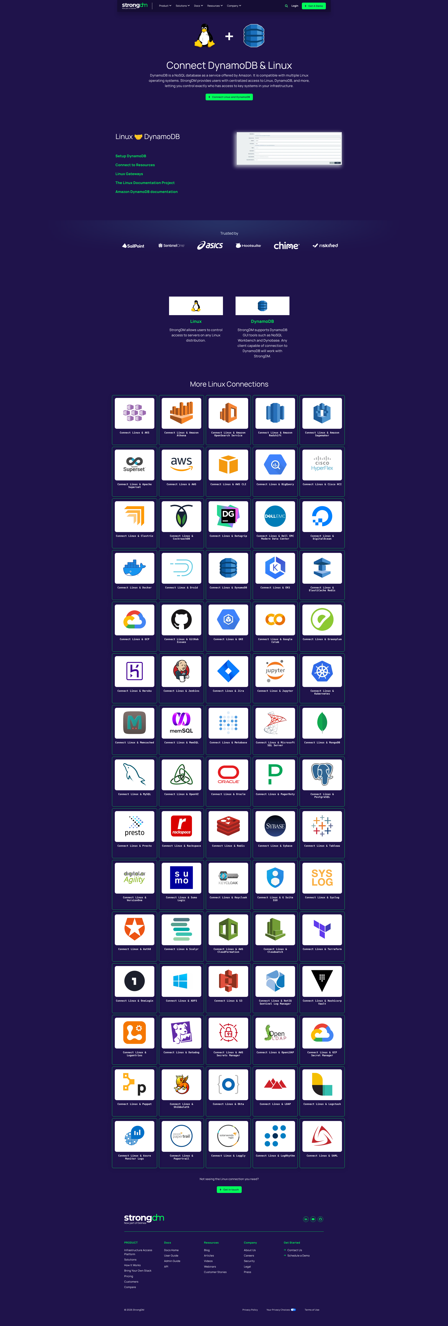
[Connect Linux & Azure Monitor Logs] (134, 1143)
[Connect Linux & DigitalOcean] (322, 523)
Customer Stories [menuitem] (215, 1272)
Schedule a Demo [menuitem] (299, 1255)
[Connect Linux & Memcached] (134, 730)
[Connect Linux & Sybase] (275, 833)
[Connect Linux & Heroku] (134, 678)
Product (164, 6)
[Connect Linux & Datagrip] (228, 523)
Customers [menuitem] (131, 1281)
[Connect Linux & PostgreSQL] (322, 781)
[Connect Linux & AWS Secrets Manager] (228, 1040)
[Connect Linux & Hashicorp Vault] (322, 988)
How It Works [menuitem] (132, 1265)
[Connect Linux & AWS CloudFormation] (228, 936)
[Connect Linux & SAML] (322, 1143)
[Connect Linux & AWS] (181, 472)
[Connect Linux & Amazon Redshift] (275, 420)
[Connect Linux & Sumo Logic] (181, 885)
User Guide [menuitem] (171, 1255)
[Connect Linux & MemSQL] (181, 730)
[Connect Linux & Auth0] (134, 936)
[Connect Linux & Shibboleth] (181, 1091)
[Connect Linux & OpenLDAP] (275, 1040)
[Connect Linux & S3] (228, 988)
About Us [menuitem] (250, 1250)
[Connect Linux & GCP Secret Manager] (322, 1040)
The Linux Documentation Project (145, 182)
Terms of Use (312, 1309)
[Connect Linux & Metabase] (228, 730)
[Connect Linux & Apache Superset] (134, 472)
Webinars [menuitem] (210, 1266)
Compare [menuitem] (130, 1287)
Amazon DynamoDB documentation (146, 191)
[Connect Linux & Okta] (228, 1091)
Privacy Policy (250, 1309)
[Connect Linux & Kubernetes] (322, 678)
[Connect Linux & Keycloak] (228, 885)
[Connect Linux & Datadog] (181, 1040)
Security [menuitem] (249, 1261)
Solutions (181, 6)
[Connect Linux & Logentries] (134, 1040)
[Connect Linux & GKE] (228, 626)
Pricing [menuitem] (128, 1276)
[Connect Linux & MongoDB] (322, 730)
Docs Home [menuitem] (171, 1250)
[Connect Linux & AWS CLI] (228, 472)
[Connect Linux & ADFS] (181, 988)
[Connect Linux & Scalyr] (181, 936)
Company (232, 6)
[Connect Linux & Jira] (228, 678)
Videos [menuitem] (208, 1261)
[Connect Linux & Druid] (181, 575)
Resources (213, 6)
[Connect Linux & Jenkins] (181, 678)
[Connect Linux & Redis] (228, 833)
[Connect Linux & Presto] (134, 833)
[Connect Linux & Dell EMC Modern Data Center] (275, 523)
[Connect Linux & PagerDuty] (275, 781)
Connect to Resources (135, 164)
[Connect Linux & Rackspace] (181, 833)
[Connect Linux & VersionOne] (134, 885)
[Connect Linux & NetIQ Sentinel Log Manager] (275, 988)
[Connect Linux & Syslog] (322, 885)
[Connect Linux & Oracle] (228, 781)
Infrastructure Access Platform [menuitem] (138, 1252)
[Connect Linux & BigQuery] (275, 472)
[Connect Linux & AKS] (134, 420)
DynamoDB (262, 321)
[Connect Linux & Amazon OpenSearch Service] (228, 420)
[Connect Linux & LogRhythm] (275, 1143)
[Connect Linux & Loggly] (228, 1143)
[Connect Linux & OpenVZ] (181, 781)
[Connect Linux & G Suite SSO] (275, 885)
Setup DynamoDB (130, 156)
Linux (196, 321)
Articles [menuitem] (209, 1255)
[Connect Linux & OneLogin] (134, 988)
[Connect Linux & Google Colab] (275, 626)
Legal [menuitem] (247, 1266)
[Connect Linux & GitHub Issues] (181, 626)
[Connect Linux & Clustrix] (134, 523)
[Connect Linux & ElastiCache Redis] (322, 575)
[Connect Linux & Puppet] (134, 1091)
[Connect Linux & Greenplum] (322, 626)
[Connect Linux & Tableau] (322, 833)
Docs (197, 6)
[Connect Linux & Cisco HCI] (322, 472)
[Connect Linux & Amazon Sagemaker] (322, 420)
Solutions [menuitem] (130, 1259)
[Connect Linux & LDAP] (275, 1091)
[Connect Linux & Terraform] (322, 936)
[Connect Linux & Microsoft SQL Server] (275, 730)
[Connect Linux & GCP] (134, 626)
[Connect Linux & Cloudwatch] (275, 936)
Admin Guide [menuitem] (172, 1261)
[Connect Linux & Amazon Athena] (181, 420)
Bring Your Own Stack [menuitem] (137, 1270)
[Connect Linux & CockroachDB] (181, 523)
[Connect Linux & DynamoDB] (228, 575)
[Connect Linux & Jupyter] (275, 678)
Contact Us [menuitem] (295, 1250)
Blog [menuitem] (207, 1250)
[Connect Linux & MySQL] (134, 781)
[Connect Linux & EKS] (275, 575)
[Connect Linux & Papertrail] (181, 1143)
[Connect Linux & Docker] (134, 575)
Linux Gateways (129, 173)
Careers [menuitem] (249, 1255)
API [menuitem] (166, 1266)
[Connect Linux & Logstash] (322, 1091)
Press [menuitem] (247, 1272)
